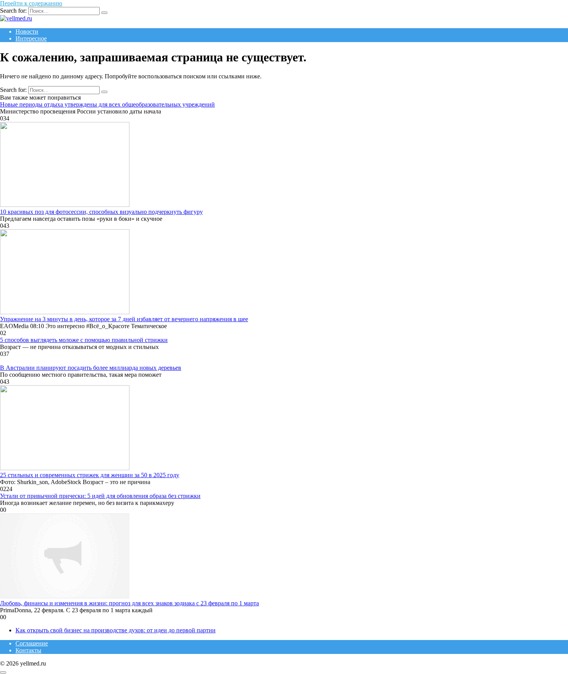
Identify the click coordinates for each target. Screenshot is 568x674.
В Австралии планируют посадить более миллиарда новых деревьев (90, 367)
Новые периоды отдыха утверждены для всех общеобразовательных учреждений (107, 104)
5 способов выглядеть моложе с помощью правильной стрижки (84, 340)
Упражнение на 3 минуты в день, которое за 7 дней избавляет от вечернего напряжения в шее (124, 319)
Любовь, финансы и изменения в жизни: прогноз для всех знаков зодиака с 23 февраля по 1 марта (129, 603)
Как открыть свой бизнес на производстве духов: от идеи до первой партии (115, 630)
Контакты (28, 650)
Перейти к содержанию (31, 3)
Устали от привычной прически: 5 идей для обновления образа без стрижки (100, 496)
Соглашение (31, 643)
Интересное (31, 38)
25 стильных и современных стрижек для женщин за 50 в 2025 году (89, 475)
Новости (26, 31)
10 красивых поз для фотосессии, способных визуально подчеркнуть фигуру (101, 211)
